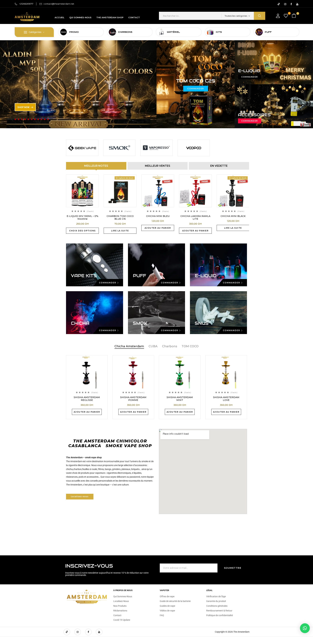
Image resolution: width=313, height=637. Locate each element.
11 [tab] (48, 119)
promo (74, 32)
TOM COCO (190, 346)
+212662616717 (26, 3)
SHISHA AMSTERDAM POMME (133, 399)
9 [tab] (41, 119)
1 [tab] (15, 119)
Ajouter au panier (158, 228)
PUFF (268, 32)
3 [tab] (22, 119)
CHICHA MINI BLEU (158, 216)
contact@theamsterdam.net (59, 3)
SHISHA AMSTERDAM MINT (180, 399)
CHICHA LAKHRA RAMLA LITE (195, 217)
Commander (195, 88)
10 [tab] (44, 119)
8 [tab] (38, 119)
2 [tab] (18, 119)
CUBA (153, 346)
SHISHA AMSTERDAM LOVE (226, 399)
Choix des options (82, 230)
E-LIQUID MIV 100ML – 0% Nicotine (82, 217)
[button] (294, 15)
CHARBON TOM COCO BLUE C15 (120, 217)
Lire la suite (120, 230)
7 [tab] (35, 119)
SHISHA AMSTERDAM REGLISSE (87, 399)
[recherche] (259, 16)
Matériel (173, 32)
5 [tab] (28, 119)
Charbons (125, 32)
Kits (219, 32)
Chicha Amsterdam (129, 346)
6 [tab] (31, 119)
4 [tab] (25, 119)
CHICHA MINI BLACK (233, 216)
